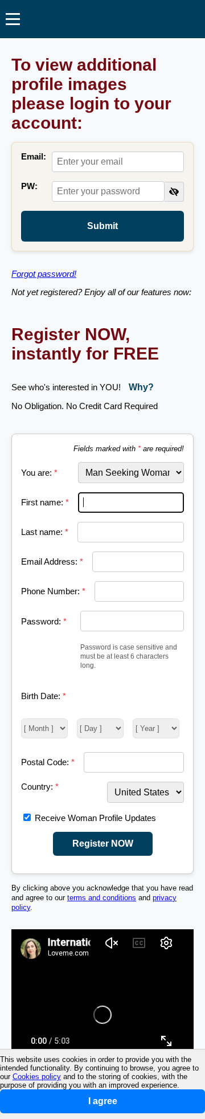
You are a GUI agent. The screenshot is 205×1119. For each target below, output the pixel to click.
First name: (45, 502)
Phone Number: (53, 591)
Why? (141, 387)
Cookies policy (37, 1076)
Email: (33, 156)
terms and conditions (101, 898)
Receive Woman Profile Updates (95, 818)
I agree (102, 1101)
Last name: (44, 532)
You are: (39, 472)
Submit (102, 226)
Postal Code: (48, 762)
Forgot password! (43, 274)
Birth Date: (43, 696)
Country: (40, 786)
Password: (44, 621)
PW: (29, 186)
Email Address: (52, 561)
